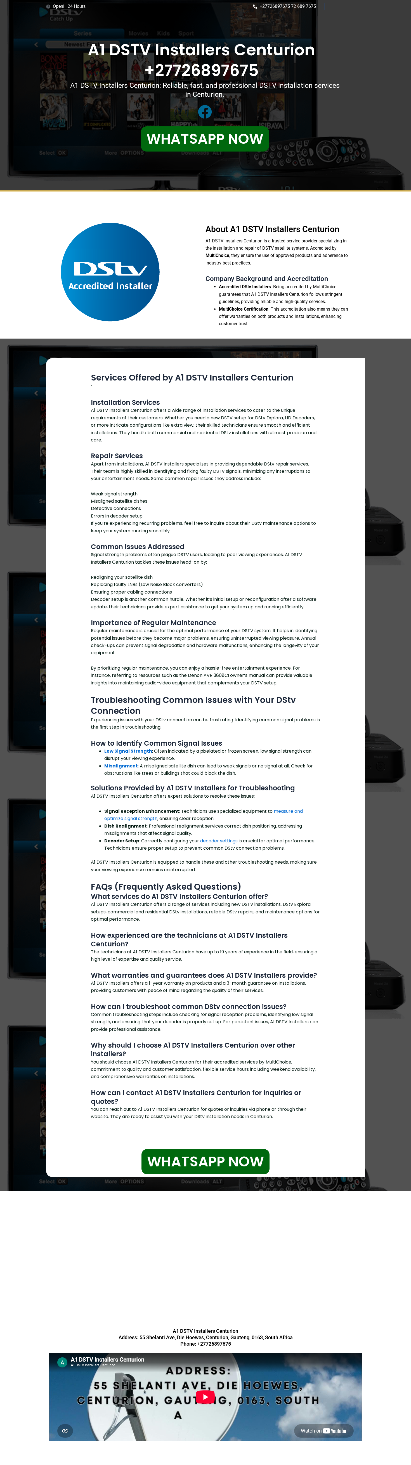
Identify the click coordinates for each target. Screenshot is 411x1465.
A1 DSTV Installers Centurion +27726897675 (201, 60)
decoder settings (219, 841)
